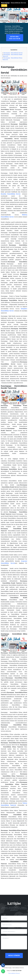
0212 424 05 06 (14, 37)
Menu (3, 5)
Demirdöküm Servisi (14, 973)
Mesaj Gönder (14, 955)
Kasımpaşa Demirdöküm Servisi (13, 53)
